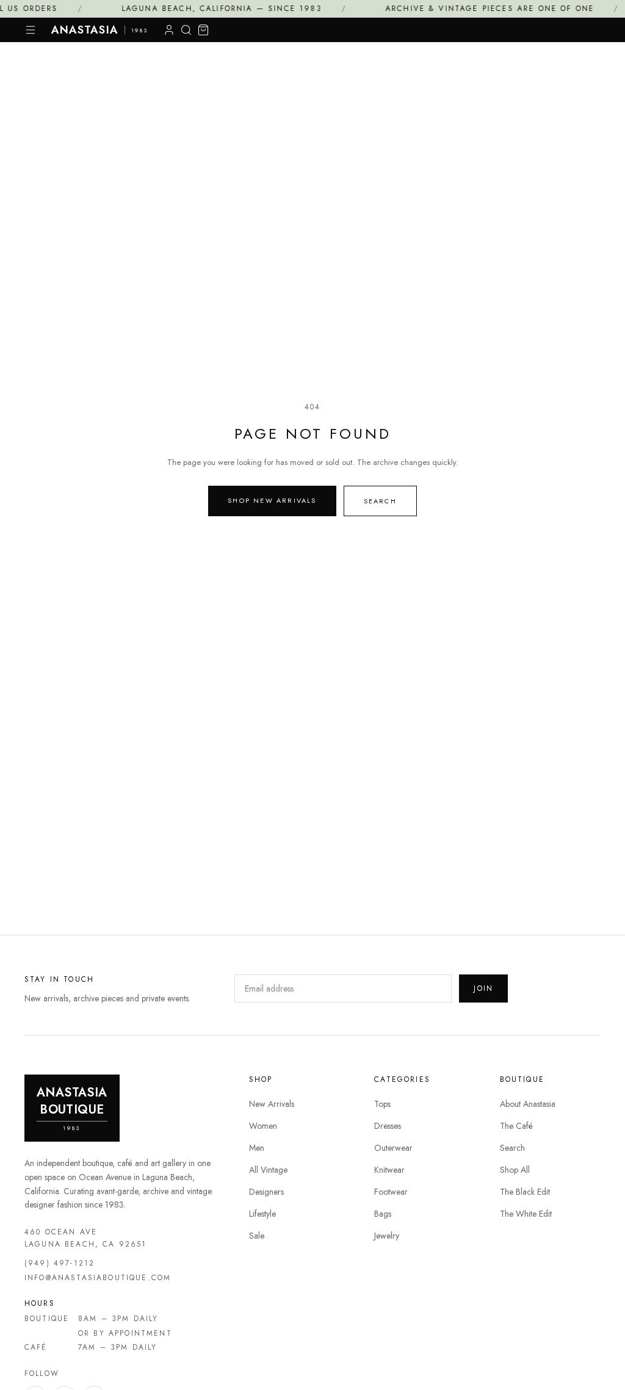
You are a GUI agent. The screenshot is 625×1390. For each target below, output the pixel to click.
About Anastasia (527, 1104)
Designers (266, 1192)
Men (256, 1148)
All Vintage (268, 1170)
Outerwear (393, 1148)
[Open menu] (31, 30)
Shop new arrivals (272, 500)
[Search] (186, 30)
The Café (516, 1126)
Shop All (515, 1170)
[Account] (169, 30)
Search (380, 501)
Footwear (391, 1192)
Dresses (387, 1126)
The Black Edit (525, 1192)
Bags (382, 1214)
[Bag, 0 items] (203, 30)
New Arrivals (271, 1104)
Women (263, 1126)
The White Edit (526, 1214)
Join (483, 988)
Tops (382, 1104)
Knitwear (389, 1170)
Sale (256, 1236)
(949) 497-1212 (59, 1263)
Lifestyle (262, 1214)
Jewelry (386, 1236)
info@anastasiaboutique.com (97, 1277)
